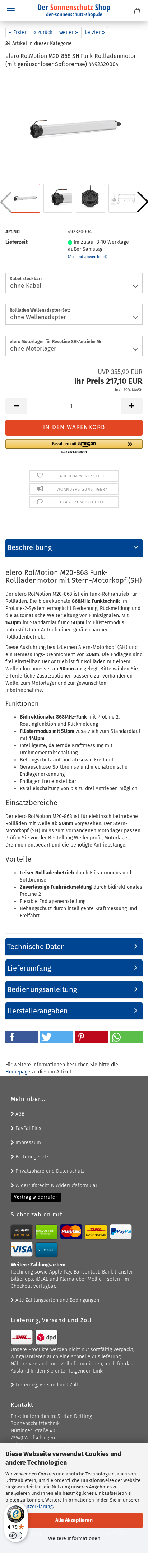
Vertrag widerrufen (36, 1197)
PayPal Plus (27, 1128)
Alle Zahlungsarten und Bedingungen (56, 1300)
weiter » (68, 32)
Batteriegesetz (31, 1157)
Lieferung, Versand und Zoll (46, 1385)
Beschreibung (29, 547)
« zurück (42, 32)
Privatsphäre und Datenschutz (49, 1171)
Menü (11, 10)
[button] (16, 406)
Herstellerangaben (37, 1011)
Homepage (17, 1072)
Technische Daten (36, 946)
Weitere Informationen (74, 1538)
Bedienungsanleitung (42, 989)
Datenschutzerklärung (29, 1506)
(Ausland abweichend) (87, 256)
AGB (19, 1114)
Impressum (27, 1143)
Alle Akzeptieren (74, 1520)
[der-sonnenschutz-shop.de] (74, 10)
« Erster (18, 32)
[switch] (15, 1535)
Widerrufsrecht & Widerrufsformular (55, 1185)
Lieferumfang (29, 968)
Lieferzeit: (16, 242)
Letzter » (95, 32)
